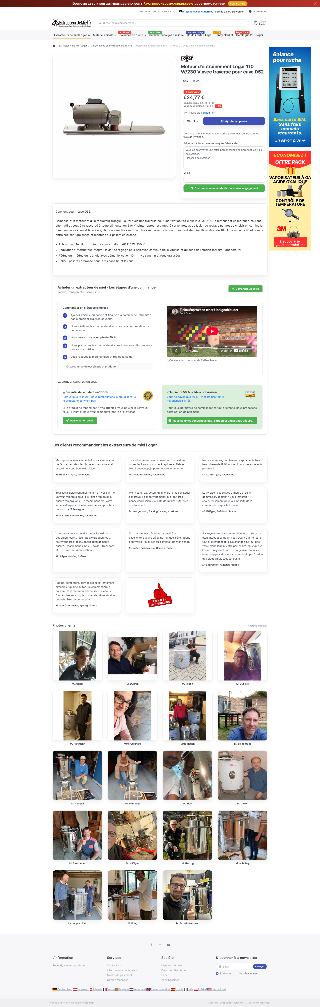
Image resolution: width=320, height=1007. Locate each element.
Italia (190, 989)
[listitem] (114, 116)
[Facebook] (151, 945)
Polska (202, 989)
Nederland (139, 989)
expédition (208, 112)
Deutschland (64, 989)
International (218, 989)
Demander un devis (247, 288)
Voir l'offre (237, 3)
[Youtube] (168, 945)
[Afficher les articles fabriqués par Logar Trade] (187, 58)
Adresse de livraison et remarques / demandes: (211, 143)
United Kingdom (160, 989)
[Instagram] (160, 945)
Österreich (83, 989)
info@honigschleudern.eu (197, 11)
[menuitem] (71, 35)
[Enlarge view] (114, 116)
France (111, 989)
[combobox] (172, 22)
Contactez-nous (149, 11)
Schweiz (97, 989)
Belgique (123, 989)
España (179, 989)
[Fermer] (315, 3)
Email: (187, 172)
